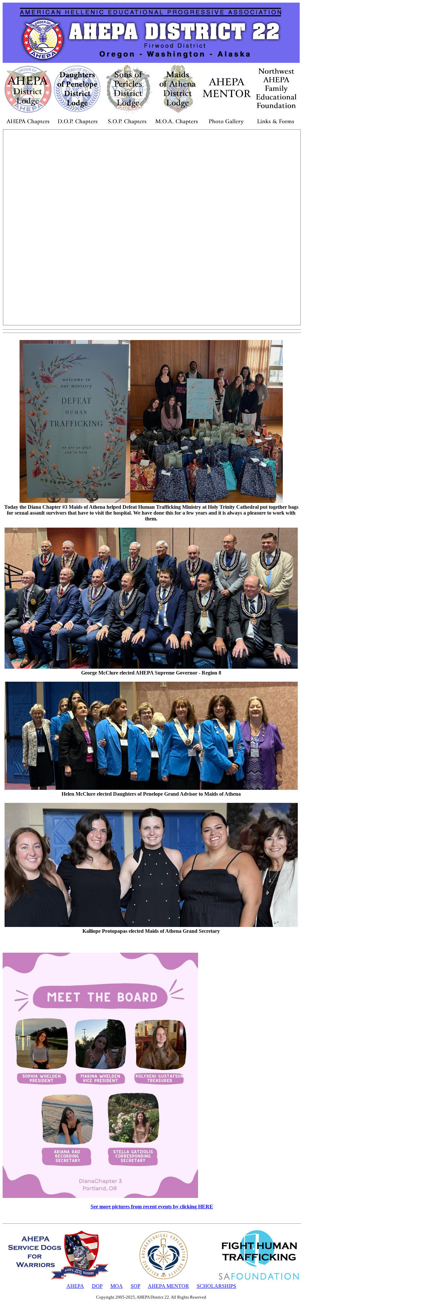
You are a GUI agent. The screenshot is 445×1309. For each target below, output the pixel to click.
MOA (116, 1286)
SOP (135, 1286)
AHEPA (75, 1286)
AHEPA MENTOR (168, 1286)
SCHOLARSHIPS (216, 1286)
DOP (97, 1286)
